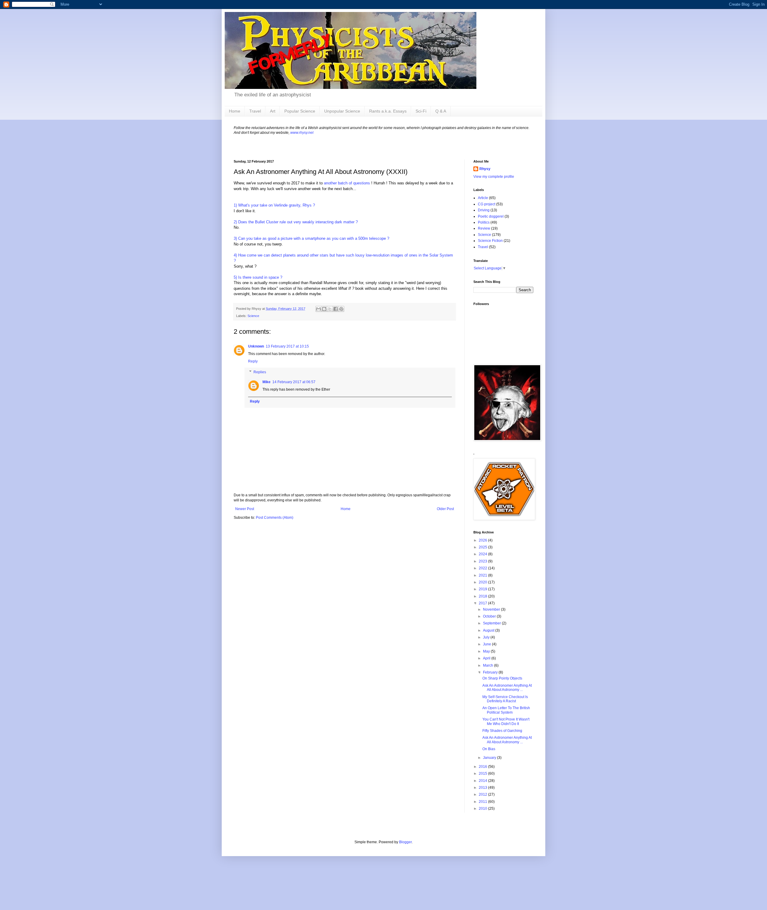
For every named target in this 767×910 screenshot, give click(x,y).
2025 (483, 547)
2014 (483, 781)
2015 (483, 773)
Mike (266, 382)
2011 (483, 802)
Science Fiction (490, 241)
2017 (483, 603)
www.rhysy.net (301, 133)
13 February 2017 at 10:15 (287, 346)
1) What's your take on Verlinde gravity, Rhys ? (274, 205)
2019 (483, 589)
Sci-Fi (421, 111)
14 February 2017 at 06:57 (293, 382)
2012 (483, 794)
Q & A (440, 111)
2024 (483, 554)
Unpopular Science (342, 111)
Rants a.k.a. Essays (388, 111)
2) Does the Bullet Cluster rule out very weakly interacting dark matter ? (296, 222)
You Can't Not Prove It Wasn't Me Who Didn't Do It (505, 721)
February (491, 672)
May (487, 651)
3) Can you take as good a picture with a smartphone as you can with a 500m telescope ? (311, 238)
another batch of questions (347, 183)
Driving (484, 210)
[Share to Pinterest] (341, 309)
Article (483, 198)
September (492, 623)
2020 (483, 582)
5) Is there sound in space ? (258, 277)
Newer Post (244, 509)
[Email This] (318, 309)
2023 (483, 561)
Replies (259, 372)
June (487, 644)
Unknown (256, 346)
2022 (483, 568)
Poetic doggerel (491, 216)
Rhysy (484, 169)
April (487, 658)
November (492, 609)
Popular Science (299, 111)
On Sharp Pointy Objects (502, 678)
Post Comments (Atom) (274, 517)
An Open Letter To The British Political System (506, 710)
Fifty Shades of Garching (502, 731)
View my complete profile (493, 177)
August (489, 630)
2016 (483, 767)
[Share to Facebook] (336, 309)
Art (272, 111)
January (490, 758)
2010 (483, 808)
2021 (483, 575)
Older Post (445, 509)
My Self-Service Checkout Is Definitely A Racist (505, 699)
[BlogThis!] (324, 309)
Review (484, 228)
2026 (483, 540)
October (490, 616)
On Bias (488, 749)
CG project (486, 204)
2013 (483, 787)
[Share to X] (330, 309)
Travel (255, 111)
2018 (483, 596)
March (488, 665)
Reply (253, 361)
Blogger (405, 842)
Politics (484, 222)
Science (253, 316)
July (486, 637)
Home (234, 111)
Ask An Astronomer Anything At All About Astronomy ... (507, 687)
